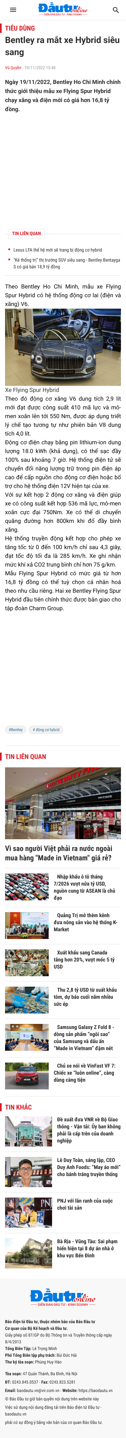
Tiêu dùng (20, 28)
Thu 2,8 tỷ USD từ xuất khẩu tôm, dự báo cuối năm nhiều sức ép (85, 997)
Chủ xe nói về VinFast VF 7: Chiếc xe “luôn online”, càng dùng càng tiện (85, 1073)
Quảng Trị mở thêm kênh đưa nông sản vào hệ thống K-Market (86, 922)
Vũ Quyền (13, 68)
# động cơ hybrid (46, 729)
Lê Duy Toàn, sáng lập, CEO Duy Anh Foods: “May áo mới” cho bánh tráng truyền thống (89, 1167)
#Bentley (16, 729)
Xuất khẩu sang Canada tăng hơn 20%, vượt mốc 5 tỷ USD (84, 959)
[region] (63, 171)
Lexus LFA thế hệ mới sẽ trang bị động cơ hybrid (57, 250)
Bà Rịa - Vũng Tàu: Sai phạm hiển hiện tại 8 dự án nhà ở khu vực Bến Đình (87, 1248)
